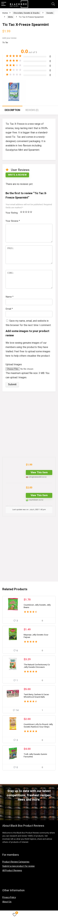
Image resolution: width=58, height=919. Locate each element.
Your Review (13, 221)
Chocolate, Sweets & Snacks (26, 13)
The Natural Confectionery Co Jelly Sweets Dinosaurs (37, 665)
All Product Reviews (12, 870)
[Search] (53, 4)
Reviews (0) (32, 110)
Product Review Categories (15, 862)
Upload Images (14, 364)
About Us (6, 901)
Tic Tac (5, 42)
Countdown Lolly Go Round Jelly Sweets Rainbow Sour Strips (38, 725)
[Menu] (3, 4)
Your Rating (12, 212)
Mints (10, 17)
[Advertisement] (29, 425)
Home (5, 13)
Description (12, 110)
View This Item (39, 472)
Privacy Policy (9, 897)
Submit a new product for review (18, 866)
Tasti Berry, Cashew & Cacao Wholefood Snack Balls (36, 695)
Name (9, 296)
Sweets (49, 13)
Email (9, 308)
